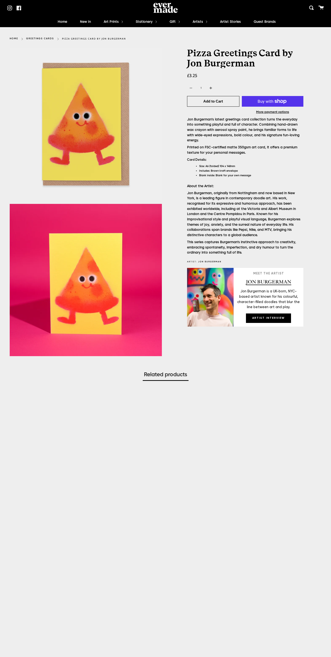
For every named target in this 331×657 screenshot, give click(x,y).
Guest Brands (265, 22)
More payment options (272, 112)
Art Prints (112, 22)
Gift (173, 22)
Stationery (145, 22)
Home (62, 22)
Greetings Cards (40, 39)
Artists (198, 22)
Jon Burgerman (209, 262)
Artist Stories (230, 22)
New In (85, 22)
